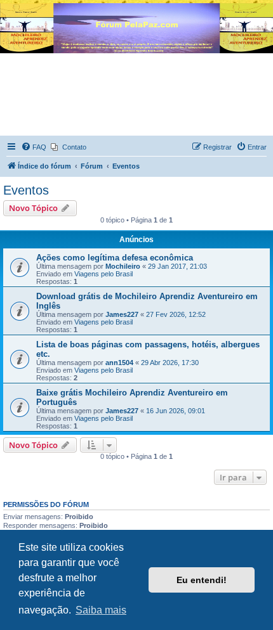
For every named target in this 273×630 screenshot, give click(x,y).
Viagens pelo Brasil (103, 274)
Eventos (26, 190)
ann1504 (119, 362)
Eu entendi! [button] (201, 580)
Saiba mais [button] (101, 610)
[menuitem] (33, 147)
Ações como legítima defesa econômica (114, 257)
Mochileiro (122, 266)
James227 (121, 314)
